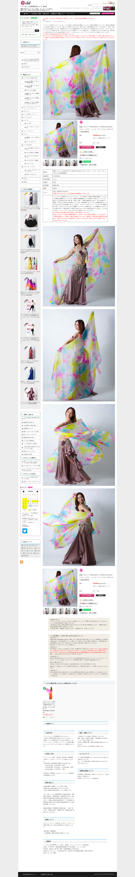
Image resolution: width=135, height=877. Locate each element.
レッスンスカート (31, 141)
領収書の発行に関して (29, 437)
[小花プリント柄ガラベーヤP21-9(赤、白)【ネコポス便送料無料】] (31, 352)
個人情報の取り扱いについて (29, 874)
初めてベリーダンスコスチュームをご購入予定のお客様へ (31, 461)
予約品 (25, 182)
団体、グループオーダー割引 (31, 431)
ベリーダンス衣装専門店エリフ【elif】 (33, 6)
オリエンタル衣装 (31, 90)
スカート (25, 134)
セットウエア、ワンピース (32, 127)
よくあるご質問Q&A (28, 440)
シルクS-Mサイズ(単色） (33, 152)
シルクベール (103, 8)
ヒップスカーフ (85, 8)
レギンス (97, 8)
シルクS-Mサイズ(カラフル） (33, 148)
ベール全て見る (47, 21)
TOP (26, 13)
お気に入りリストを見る (29, 46)
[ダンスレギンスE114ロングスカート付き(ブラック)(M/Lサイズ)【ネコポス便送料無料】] (31, 241)
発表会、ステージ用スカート (32, 138)
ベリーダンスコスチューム (66, 8)
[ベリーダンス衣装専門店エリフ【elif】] (26, 5)
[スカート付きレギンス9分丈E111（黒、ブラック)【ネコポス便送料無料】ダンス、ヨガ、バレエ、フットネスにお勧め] (31, 329)
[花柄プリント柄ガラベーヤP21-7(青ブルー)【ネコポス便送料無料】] (31, 373)
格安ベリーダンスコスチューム (31, 481)
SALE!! (25, 63)
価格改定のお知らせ (28, 422)
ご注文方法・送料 (36, 13)
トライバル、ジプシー (29, 166)
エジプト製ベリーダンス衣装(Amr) (32, 86)
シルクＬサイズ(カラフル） (59, 21)
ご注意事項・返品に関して (30, 425)
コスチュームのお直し (29, 474)
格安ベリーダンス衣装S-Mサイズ (32, 94)
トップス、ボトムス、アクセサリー (32, 170)
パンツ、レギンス (28, 131)
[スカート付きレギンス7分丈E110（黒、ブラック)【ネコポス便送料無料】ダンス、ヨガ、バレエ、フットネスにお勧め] (31, 306)
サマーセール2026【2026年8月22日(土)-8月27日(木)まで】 (31, 60)
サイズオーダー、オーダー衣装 (31, 465)
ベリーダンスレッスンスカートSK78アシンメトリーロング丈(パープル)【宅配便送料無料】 (30, 208)
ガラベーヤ (26, 111)
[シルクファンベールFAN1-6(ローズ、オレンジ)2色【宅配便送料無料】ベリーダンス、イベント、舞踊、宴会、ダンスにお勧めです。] (49, 693)
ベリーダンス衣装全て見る (30, 78)
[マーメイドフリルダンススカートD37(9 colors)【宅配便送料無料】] (31, 263)
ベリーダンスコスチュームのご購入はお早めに (31, 469)
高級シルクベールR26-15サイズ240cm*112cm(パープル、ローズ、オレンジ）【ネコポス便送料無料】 (30, 294)
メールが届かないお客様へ (30, 443)
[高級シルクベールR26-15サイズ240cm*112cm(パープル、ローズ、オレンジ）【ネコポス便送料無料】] (31, 284)
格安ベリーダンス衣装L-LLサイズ (32, 98)
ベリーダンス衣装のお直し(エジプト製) (31, 477)
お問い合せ (46, 13)
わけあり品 (26, 66)
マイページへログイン (95, 13)
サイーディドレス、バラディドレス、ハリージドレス (31, 107)
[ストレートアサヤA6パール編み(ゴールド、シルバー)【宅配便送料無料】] (31, 394)
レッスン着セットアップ (29, 114)
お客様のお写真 (27, 454)
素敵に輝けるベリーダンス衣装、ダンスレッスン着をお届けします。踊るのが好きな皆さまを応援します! (37, 9)
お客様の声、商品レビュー (58, 13)
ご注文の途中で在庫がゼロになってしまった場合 (31, 447)
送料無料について (28, 428)
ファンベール (30, 163)
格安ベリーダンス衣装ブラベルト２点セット (32, 103)
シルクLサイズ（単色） (32, 160)
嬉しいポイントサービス (29, 434)
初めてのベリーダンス (29, 451)
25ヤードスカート (77, 8)
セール (108, 8)
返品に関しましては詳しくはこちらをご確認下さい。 (63, 644)
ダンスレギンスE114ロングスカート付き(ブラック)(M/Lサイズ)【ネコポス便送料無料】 (30, 251)
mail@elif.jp (55, 740)
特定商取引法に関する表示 (47, 874)
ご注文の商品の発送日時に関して (31, 418)
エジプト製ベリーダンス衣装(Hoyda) (32, 82)
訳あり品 (113, 8)
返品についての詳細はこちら (89, 155)
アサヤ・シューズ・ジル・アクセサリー (31, 178)
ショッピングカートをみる (108, 13)
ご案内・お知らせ (28, 414)
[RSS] (21, 562)
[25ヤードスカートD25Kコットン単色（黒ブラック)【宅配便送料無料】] (31, 220)
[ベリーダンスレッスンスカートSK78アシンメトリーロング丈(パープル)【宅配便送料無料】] (31, 198)
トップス (92, 8)
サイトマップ (70, 13)
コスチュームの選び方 (29, 458)
